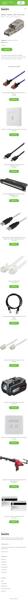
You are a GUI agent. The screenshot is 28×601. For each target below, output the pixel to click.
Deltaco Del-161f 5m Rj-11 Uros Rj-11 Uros (14, 360)
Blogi (2, 581)
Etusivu (2, 16)
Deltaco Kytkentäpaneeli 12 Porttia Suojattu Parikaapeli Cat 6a (14, 194)
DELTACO (15, 40)
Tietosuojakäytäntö (5, 588)
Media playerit (4, 567)
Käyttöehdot (4, 586)
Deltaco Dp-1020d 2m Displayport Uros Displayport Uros (14, 165)
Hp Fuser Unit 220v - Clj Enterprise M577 (14, 516)
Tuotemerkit (10, 40)
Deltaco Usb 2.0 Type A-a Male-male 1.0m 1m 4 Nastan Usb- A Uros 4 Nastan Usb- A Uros (14, 238)
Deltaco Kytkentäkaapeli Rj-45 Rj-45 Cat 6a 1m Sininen (14, 93)
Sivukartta (3, 591)
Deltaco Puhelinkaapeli (14, 281)
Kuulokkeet (3, 564)
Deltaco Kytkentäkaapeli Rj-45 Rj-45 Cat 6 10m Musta (14, 317)
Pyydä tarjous (21, 3)
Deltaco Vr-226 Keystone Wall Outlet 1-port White (14, 129)
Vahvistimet (4, 572)
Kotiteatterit (4, 562)
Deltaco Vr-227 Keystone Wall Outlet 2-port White (14, 437)
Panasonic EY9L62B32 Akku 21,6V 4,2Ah (14, 402)
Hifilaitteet (3, 559)
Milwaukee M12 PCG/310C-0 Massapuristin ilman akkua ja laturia (14, 480)
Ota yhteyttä (4, 583)
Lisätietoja (7, 49)
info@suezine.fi (4, 551)
